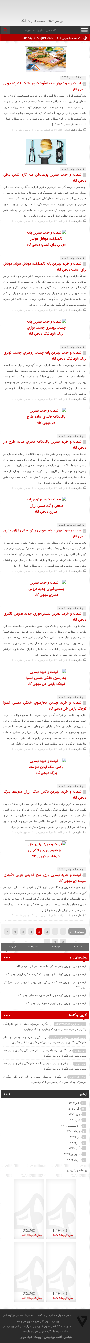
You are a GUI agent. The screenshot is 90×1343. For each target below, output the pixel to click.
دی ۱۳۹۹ (75, 1137)
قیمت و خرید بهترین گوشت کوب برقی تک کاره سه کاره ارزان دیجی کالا (46, 974)
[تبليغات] (61, 1238)
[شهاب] (68, 11)
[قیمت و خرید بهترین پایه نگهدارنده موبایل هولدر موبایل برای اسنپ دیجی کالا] (45, 245)
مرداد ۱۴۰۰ (73, 1131)
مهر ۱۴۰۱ (74, 1114)
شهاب (38, 1315)
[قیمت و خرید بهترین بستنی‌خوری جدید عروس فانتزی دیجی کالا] (45, 595)
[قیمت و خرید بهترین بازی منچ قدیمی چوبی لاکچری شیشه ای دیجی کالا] (45, 856)
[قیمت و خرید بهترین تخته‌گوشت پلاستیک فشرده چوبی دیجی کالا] (45, 73)
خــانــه (78, 947)
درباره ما (12, 947)
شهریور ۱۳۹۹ (72, 1154)
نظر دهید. (76, 129)
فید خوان (26, 1337)
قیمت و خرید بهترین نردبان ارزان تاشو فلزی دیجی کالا (56, 1003)
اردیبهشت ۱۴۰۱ (70, 1125)
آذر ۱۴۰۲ (74, 1103)
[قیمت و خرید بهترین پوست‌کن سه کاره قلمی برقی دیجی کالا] (45, 164)
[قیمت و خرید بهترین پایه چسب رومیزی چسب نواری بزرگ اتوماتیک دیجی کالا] (45, 334)
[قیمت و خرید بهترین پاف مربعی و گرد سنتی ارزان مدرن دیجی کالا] (45, 512)
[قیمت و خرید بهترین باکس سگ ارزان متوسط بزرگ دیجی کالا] (45, 773)
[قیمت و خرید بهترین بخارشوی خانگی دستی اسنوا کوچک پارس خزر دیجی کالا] (45, 684)
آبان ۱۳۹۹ (74, 1148)
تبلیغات (56, 947)
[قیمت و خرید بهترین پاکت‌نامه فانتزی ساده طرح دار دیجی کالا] (45, 423)
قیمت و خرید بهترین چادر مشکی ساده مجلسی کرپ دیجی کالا (51, 966)
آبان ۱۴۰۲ (73, 1108)
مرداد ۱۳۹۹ (73, 1160)
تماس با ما (33, 947)
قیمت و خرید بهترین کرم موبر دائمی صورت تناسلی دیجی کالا (52, 995)
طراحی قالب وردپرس (58, 1337)
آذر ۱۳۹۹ (75, 1143)
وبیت (38, 1337)
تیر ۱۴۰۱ (75, 1120)
